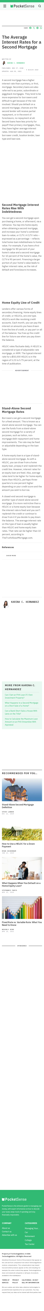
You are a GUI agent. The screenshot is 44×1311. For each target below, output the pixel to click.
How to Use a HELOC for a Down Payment (18, 845)
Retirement (30, 1236)
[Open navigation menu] (5, 6)
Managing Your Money (31, 1228)
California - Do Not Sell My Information (30, 1281)
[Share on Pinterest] (37, 28)
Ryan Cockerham (9, 851)
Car (26, 1232)
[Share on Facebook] (30, 28)
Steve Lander (8, 812)
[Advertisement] (22, 184)
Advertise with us (9, 1235)
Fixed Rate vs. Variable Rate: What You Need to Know (22, 923)
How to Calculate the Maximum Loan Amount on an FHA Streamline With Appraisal (21, 722)
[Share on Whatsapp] (41, 28)
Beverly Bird (8, 929)
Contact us (6, 1232)
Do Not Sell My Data (9, 1295)
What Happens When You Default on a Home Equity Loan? (21, 884)
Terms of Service (5, 1281)
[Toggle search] (39, 6)
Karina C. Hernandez (16, 63)
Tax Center (29, 1244)
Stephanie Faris (9, 890)
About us (6, 1228)
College (28, 1240)
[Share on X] (34, 28)
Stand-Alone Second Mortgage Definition (18, 806)
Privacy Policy (15, 1281)
